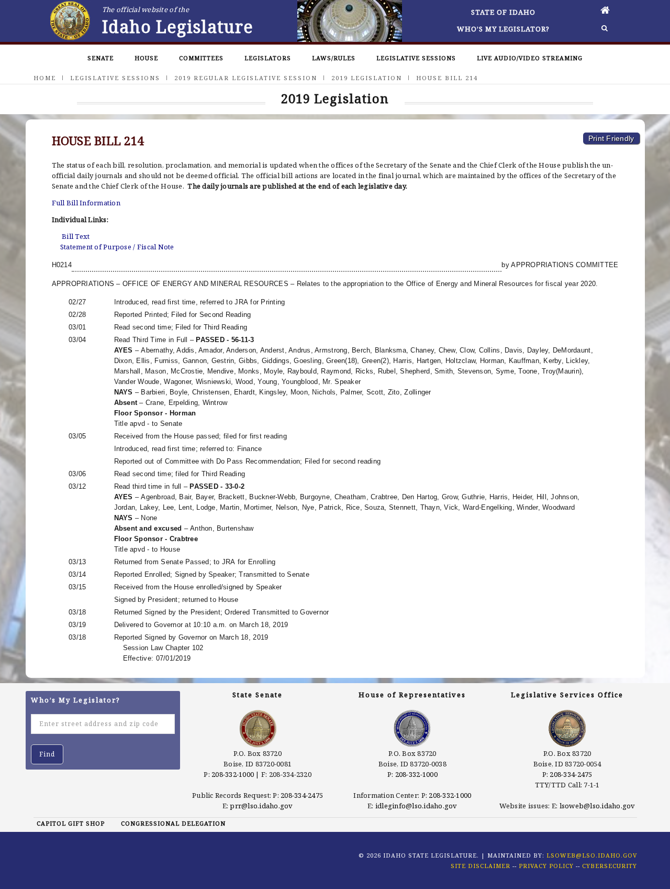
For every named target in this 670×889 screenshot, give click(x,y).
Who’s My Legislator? (503, 29)
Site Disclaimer (480, 866)
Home (45, 78)
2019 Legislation (366, 78)
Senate (100, 58)
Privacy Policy (546, 866)
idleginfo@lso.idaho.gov (416, 805)
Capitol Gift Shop (71, 823)
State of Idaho (503, 12)
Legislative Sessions (416, 58)
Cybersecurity (609, 866)
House (146, 58)
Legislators (267, 58)
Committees (201, 58)
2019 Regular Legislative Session (245, 78)
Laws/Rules (333, 58)
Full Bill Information (86, 202)
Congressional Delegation (173, 823)
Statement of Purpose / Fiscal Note (117, 246)
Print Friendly (611, 138)
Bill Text (76, 236)
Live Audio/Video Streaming (530, 58)
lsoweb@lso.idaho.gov (597, 805)
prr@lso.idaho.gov (261, 805)
